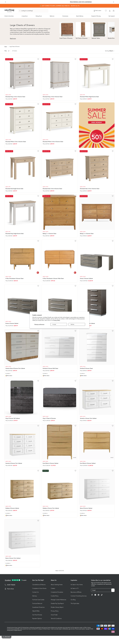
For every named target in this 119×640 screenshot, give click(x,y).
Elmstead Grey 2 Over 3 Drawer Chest (15, 96)
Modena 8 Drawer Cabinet (12, 508)
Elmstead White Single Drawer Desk (89, 96)
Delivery (34, 596)
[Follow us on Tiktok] (102, 595)
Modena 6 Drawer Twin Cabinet (51, 508)
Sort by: (107, 51)
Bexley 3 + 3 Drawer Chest (87, 233)
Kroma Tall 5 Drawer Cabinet (87, 323)
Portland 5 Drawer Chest (86, 368)
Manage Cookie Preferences (58, 599)
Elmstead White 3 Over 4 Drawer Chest (53, 141)
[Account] (110, 11)
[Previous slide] (5, 2)
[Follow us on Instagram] (95, 595)
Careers (53, 588)
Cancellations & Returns (38, 584)
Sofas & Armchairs (9, 16)
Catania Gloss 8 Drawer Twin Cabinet (15, 368)
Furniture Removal (37, 603)
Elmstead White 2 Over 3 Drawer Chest (16, 141)
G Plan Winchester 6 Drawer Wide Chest (53, 278)
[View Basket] (114, 11)
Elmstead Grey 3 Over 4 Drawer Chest (52, 96)
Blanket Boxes (112, 38)
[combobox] (33, 11)
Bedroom (52, 16)
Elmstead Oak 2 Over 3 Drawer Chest (89, 188)
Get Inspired (112, 16)
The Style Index (75, 603)
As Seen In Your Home (77, 584)
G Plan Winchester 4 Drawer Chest (14, 278)
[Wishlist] (106, 11)
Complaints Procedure (57, 592)
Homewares (65, 16)
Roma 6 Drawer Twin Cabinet (13, 558)
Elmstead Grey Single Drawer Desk (14, 233)
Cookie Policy (54, 596)
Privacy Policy (56, 320)
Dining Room (39, 16)
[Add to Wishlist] (38, 59)
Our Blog (73, 599)
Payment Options (37, 618)
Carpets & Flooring (96, 16)
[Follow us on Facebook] (92, 595)
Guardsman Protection (38, 607)
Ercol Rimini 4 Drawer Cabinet (88, 463)
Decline (72, 324)
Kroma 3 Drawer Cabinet (86, 278)
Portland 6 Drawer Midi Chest (50, 368)
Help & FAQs (35, 611)
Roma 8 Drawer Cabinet (86, 508)
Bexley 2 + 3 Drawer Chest (49, 233)
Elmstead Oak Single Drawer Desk (14, 188)
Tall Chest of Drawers (81, 38)
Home (5, 46)
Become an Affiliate (76, 592)
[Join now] (113, 590)
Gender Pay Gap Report (57, 603)
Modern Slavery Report (57, 607)
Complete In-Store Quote (39, 588)
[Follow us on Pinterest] (98, 595)
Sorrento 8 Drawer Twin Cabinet (14, 463)
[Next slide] (114, 2)
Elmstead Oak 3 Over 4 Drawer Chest (52, 188)
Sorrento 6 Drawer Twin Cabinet (88, 418)
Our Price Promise (37, 615)
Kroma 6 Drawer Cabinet (12, 323)
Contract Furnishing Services (79, 596)
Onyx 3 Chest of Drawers (49, 418)
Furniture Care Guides (38, 599)
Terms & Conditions (56, 618)
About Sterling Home (56, 584)
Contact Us (35, 592)
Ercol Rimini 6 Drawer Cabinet (50, 463)
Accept (54, 324)
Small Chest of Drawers (66, 38)
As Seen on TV (75, 588)
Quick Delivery (79, 16)
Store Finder (54, 615)
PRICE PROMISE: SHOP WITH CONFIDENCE (59, 2)
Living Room (25, 16)
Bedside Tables (96, 38)
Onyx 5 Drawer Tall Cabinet (13, 418)
